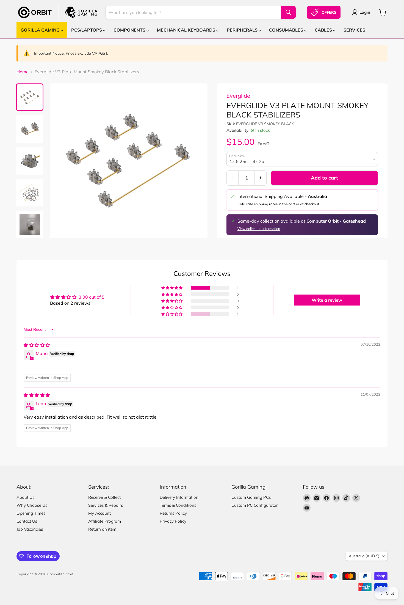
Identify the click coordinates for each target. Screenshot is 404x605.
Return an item (102, 529)
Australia (364, 555)
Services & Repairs (105, 505)
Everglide (238, 95)
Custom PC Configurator (254, 505)
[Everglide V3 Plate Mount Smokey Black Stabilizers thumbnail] (29, 97)
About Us (25, 497)
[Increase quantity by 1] (261, 178)
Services (354, 30)
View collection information (258, 229)
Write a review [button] (327, 300)
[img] (37, 345)
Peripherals (243, 30)
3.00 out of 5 (91, 297)
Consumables (286, 30)
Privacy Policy (173, 521)
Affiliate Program (104, 521)
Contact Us (26, 521)
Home (22, 71)
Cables (324, 30)
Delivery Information (179, 497)
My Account (99, 513)
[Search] (288, 12)
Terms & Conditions (178, 505)
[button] (172, 288)
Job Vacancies (29, 529)
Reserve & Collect (104, 497)
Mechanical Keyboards (186, 30)
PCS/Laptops (87, 30)
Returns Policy (173, 513)
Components (130, 30)
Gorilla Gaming (41, 30)
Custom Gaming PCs (251, 497)
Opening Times (30, 513)
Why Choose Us (31, 505)
